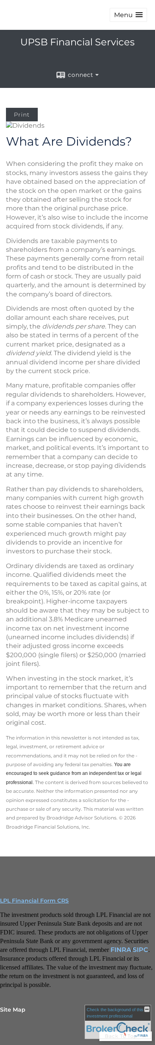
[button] (128, 15)
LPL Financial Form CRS (34, 900)
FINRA (120, 950)
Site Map (12, 1009)
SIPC (140, 950)
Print (22, 114)
